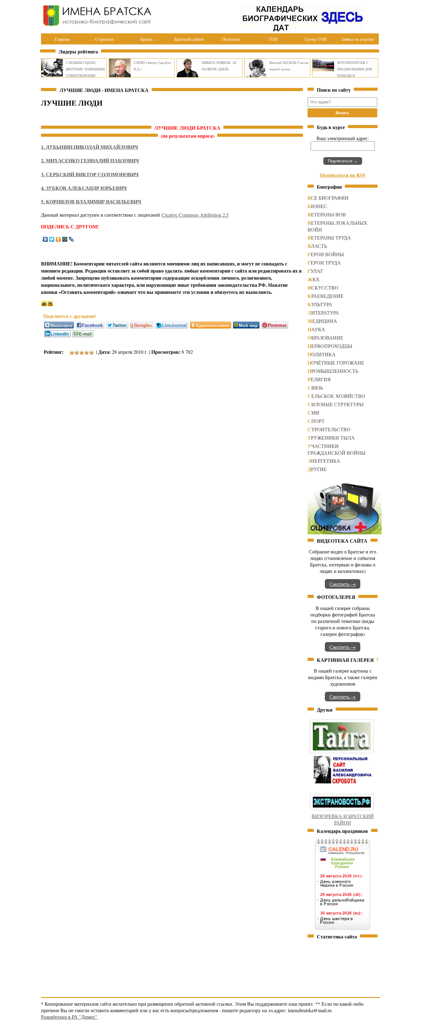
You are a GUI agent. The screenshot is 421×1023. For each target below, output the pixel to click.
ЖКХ (314, 279)
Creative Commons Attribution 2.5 (195, 214)
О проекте (104, 39)
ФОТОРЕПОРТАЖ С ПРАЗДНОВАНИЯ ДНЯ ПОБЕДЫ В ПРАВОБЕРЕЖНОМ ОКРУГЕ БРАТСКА (354, 75)
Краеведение (326, 296)
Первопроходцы (330, 346)
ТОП (273, 39)
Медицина (322, 321)
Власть (317, 246)
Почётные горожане (336, 362)
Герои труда (324, 262)
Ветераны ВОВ (327, 214)
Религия (319, 379)
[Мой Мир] (65, 239)
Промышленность (333, 371)
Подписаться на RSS (343, 174)
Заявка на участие (357, 39)
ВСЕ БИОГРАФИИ (328, 197)
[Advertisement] (153, 378)
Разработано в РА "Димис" (69, 1016)
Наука (316, 329)
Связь (315, 387)
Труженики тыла (331, 437)
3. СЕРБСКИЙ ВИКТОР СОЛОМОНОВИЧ (90, 174)
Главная (62, 39)
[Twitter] (52, 239)
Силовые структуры (336, 404)
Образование (325, 337)
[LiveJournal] (71, 239)
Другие (317, 469)
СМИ (313, 412)
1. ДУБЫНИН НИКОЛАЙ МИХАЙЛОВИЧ (89, 146)
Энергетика (324, 460)
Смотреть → (342, 584)
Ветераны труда (329, 237)
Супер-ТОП (315, 39)
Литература (323, 312)
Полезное (231, 39)
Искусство (323, 287)
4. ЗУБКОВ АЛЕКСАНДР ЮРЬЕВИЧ (84, 187)
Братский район (189, 39)
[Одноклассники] (58, 239)
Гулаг (315, 271)
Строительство (329, 429)
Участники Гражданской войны (337, 449)
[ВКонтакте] (45, 239)
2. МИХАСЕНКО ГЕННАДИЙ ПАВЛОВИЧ (90, 160)
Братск (147, 39)
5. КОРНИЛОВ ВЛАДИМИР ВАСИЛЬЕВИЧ (91, 201)
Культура (320, 304)
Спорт (316, 421)
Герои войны (326, 254)
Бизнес (317, 206)
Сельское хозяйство (336, 396)
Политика (322, 354)
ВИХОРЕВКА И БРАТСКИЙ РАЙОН (343, 819)
